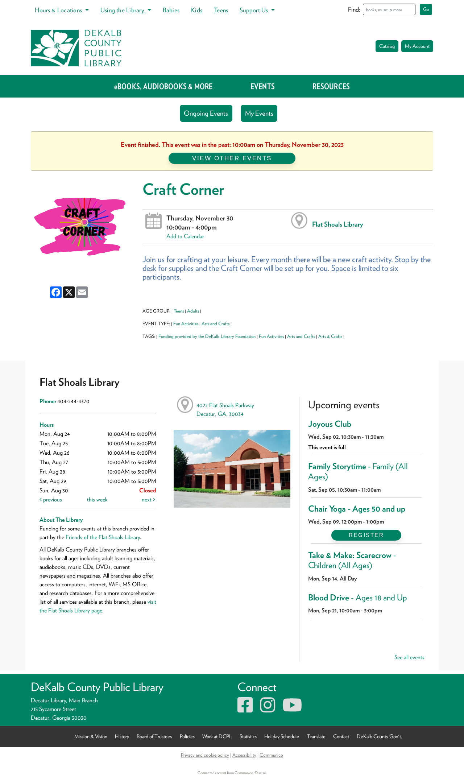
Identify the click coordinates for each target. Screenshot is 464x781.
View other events (232, 158)
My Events (259, 113)
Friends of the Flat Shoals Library (103, 537)
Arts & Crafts (330, 336)
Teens (221, 10)
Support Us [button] (255, 10)
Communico (271, 755)
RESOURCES (331, 86)
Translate (316, 736)
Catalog (387, 46)
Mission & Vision (90, 736)
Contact (341, 736)
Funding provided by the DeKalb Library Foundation (207, 336)
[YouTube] (292, 709)
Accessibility (244, 755)
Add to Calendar (185, 236)
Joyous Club (329, 424)
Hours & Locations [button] (59, 10)
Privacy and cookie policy (205, 755)
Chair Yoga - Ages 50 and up (356, 509)
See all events (409, 657)
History (122, 736)
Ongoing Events (206, 113)
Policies (187, 736)
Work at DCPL (217, 736)
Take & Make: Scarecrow (352, 560)
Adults (193, 311)
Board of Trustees (154, 736)
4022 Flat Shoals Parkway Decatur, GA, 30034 (225, 409)
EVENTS (262, 86)
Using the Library (123, 10)
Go (426, 9)
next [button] (147, 499)
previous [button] (52, 499)
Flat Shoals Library (337, 224)
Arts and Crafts (215, 323)
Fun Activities (185, 323)
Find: (354, 9)
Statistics (248, 736)
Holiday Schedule (281, 736)
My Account (417, 46)
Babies (171, 10)
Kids (196, 10)
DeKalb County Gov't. (379, 736)
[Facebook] (245, 709)
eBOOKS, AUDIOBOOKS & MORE (163, 86)
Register (366, 535)
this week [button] (97, 499)
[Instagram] (267, 709)
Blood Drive (357, 597)
